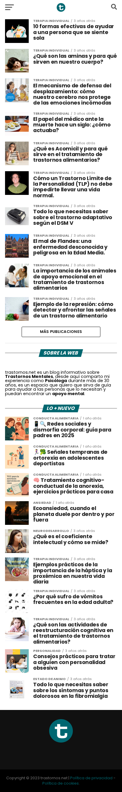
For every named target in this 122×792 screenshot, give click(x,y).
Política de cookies (60, 783)
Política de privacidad (91, 777)
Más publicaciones (61, 331)
